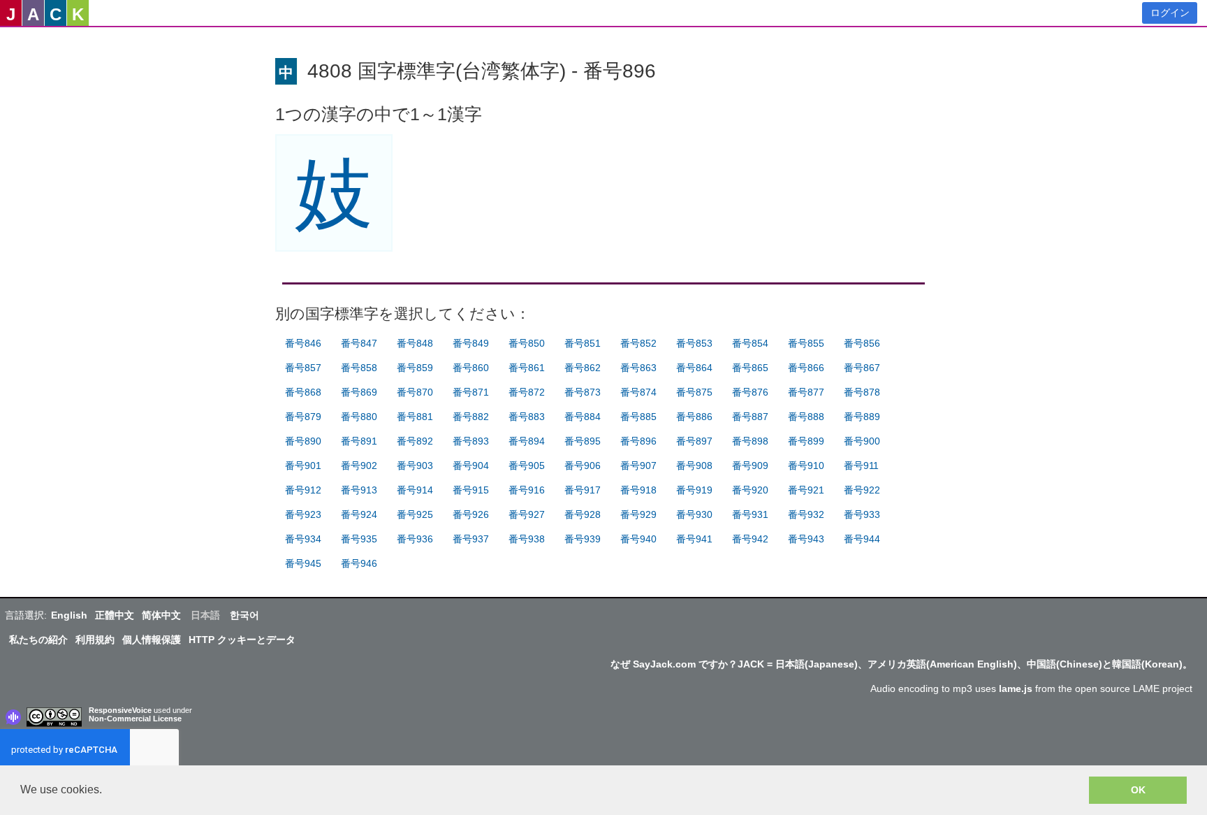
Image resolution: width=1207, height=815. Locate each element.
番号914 (415, 490)
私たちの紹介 (38, 639)
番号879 (303, 416)
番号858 (359, 367)
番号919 (694, 490)
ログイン (1170, 12)
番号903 (415, 465)
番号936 (415, 538)
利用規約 (95, 639)
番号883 (527, 416)
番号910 (806, 465)
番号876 (750, 392)
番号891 (359, 441)
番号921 (806, 490)
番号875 (694, 392)
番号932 (806, 514)
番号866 (806, 367)
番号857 (303, 367)
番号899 (806, 441)
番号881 (415, 416)
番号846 (303, 343)
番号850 (527, 343)
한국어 (244, 615)
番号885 (638, 416)
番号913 (359, 490)
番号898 (750, 441)
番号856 (862, 343)
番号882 (471, 416)
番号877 (806, 392)
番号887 (750, 416)
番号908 (694, 465)
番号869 (359, 392)
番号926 (471, 514)
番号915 (471, 490)
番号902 (359, 465)
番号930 (694, 514)
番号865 (750, 367)
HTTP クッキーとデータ (242, 639)
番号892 (415, 441)
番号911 (861, 465)
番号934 (303, 538)
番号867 (862, 367)
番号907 (638, 465)
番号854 (750, 343)
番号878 (862, 392)
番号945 (303, 563)
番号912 (303, 490)
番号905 (527, 465)
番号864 (694, 367)
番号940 (638, 538)
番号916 (527, 490)
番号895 (582, 441)
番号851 (582, 343)
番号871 (471, 392)
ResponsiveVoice (120, 710)
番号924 (359, 514)
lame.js (1015, 688)
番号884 (582, 416)
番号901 (303, 465)
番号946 (359, 563)
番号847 (359, 343)
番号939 (582, 538)
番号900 (862, 441)
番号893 (471, 441)
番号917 (582, 490)
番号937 (471, 538)
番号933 (862, 514)
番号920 (750, 490)
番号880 (359, 416)
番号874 (638, 392)
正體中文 (114, 615)
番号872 (527, 392)
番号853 (694, 343)
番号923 (303, 514)
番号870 (415, 392)
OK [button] (1138, 789)
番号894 (527, 441)
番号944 (862, 538)
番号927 (527, 514)
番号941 (694, 538)
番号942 (750, 538)
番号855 (806, 343)
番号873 (582, 392)
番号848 (415, 343)
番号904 (471, 465)
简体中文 (161, 615)
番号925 (415, 514)
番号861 (527, 367)
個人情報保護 (151, 639)
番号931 (750, 514)
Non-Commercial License (135, 718)
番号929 (638, 514)
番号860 (471, 367)
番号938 (527, 538)
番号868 (303, 392)
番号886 (694, 416)
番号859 (415, 367)
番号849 (471, 343)
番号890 (303, 441)
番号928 (582, 514)
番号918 (638, 490)
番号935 (359, 538)
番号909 (750, 465)
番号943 (806, 538)
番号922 (862, 490)
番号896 (638, 441)
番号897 (694, 441)
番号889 (862, 416)
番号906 (582, 465)
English (69, 615)
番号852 (638, 343)
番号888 (806, 416)
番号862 (582, 367)
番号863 (638, 367)
